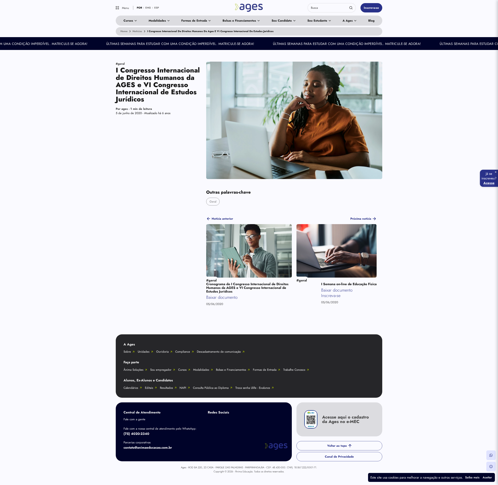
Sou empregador (160, 370)
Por (134, 109)
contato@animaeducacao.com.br (148, 447)
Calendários (131, 388)
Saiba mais (472, 477)
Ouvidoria (162, 352)
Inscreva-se (371, 8)
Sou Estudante (317, 20)
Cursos (128, 20)
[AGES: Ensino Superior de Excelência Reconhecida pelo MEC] (249, 7)
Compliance (182, 352)
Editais (149, 388)
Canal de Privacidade (339, 456)
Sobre (127, 352)
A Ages (348, 20)
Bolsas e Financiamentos (239, 20)
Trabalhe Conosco (294, 370)
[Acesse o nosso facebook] (212, 421)
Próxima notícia (360, 219)
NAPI (183, 388)
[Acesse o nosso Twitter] (243, 421)
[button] (491, 455)
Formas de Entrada (194, 20)
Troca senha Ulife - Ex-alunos (252, 388)
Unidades (143, 352)
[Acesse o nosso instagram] (227, 421)
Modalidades (157, 20)
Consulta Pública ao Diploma (211, 388)
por (139, 8)
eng (148, 8)
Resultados (166, 388)
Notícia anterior (222, 219)
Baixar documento (222, 297)
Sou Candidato (282, 20)
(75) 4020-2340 (136, 434)
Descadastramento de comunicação (219, 352)
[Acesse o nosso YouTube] (258, 421)
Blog (371, 20)
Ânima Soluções (133, 370)
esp (156, 8)
